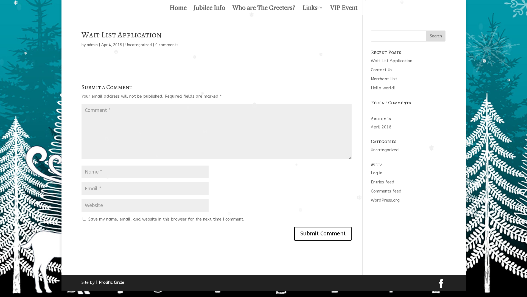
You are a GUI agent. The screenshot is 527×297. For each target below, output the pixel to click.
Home (178, 9)
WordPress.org (385, 200)
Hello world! (383, 88)
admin (92, 45)
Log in (376, 172)
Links (310, 9)
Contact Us (381, 69)
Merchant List (384, 78)
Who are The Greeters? (263, 9)
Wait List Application (391, 60)
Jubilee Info (209, 9)
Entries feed (382, 182)
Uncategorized (138, 45)
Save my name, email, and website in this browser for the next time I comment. (166, 219)
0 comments (166, 45)
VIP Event (343, 9)
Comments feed (386, 191)
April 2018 (381, 127)
